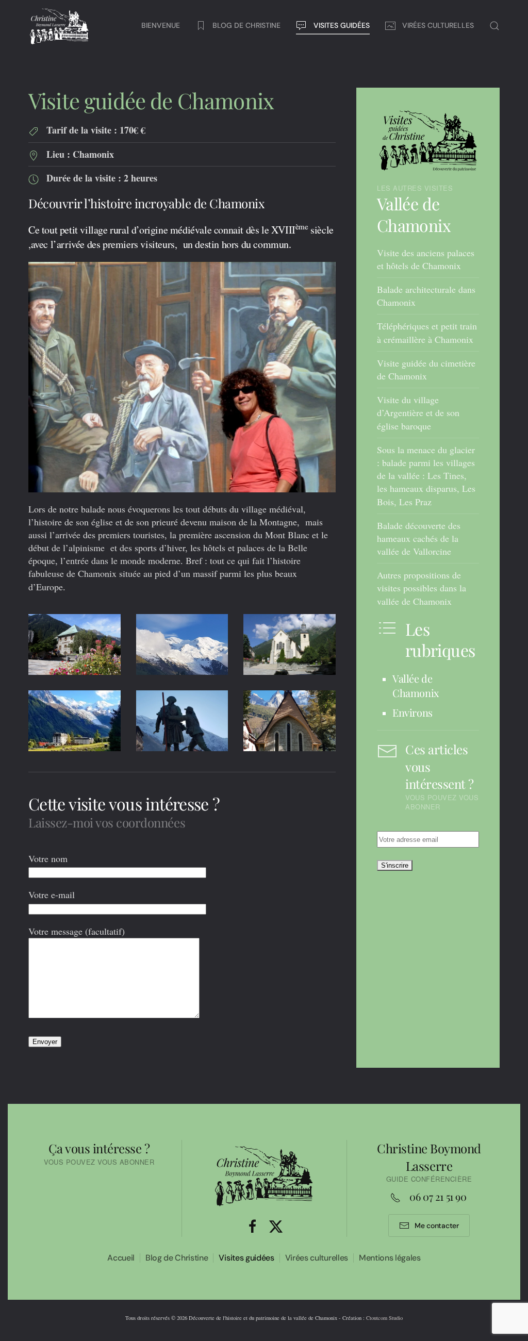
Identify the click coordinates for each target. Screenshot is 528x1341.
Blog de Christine (176, 1257)
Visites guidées (246, 1257)
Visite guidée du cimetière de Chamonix (426, 369)
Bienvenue (160, 25)
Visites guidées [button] (342, 25)
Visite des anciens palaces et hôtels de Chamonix (425, 259)
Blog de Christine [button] (246, 25)
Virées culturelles (316, 1257)
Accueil (121, 1257)
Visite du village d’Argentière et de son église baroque (418, 412)
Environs (412, 712)
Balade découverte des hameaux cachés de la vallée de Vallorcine (418, 538)
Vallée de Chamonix (414, 215)
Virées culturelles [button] (438, 25)
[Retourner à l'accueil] (59, 25)
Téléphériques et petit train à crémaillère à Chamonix (427, 332)
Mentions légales (390, 1257)
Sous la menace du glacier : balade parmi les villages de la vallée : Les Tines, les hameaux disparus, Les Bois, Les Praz (426, 475)
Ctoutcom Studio (384, 1317)
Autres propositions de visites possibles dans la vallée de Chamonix (421, 588)
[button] (494, 25)
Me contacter (437, 1225)
